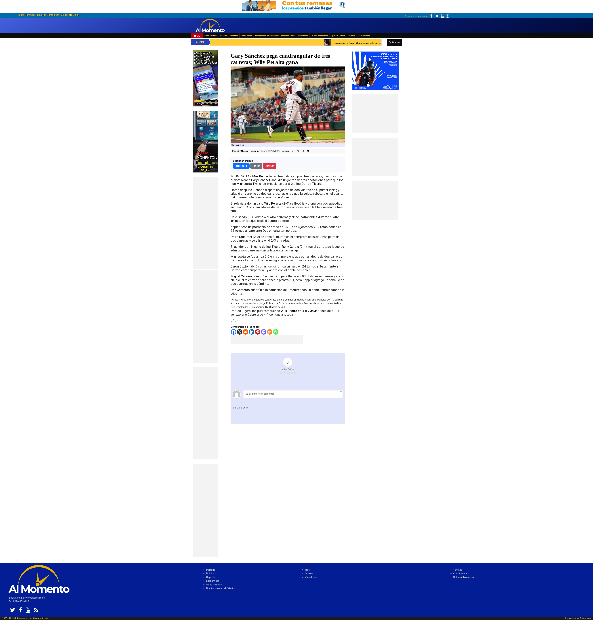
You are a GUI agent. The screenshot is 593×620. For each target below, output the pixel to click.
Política (223, 36)
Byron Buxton (240, 266)
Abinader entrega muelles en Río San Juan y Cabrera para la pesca (356, 43)
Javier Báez (318, 311)
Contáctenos (364, 36)
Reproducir (241, 166)
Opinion (309, 573)
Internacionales (288, 36)
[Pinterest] (257, 332)
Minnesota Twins (249, 184)
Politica (210, 573)
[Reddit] (245, 332)
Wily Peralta (273, 203)
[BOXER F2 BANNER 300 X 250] (375, 70)
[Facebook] (233, 332)
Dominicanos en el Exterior (266, 36)
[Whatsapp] (275, 332)
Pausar (256, 166)
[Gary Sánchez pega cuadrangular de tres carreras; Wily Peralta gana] (288, 104)
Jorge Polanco (282, 197)
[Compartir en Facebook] (301, 151)
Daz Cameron (240, 290)
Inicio (196, 35)
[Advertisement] (205, 223)
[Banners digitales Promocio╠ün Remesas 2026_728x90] (296, 5)
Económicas (246, 36)
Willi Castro (289, 311)
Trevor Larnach (245, 260)
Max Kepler (260, 176)
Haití (342, 36)
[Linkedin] (251, 332)
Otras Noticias (210, 36)
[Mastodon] (263, 332)
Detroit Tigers (311, 184)
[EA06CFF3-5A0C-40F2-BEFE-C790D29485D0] (205, 141)
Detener (269, 166)
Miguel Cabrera (241, 276)
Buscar (396, 42)
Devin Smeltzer (241, 237)
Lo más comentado (319, 36)
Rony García (290, 247)
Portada (210, 569)
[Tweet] (307, 151)
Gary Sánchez (261, 180)
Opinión (334, 36)
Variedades (303, 36)
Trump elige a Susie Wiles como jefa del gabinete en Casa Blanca (267, 43)
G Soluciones (585, 618)
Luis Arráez (270, 299)
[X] (239, 332)
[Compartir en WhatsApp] (296, 151)
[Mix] (269, 332)
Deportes (234, 36)
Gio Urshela (271, 307)
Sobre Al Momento (463, 577)
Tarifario (351, 36)
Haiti (307, 569)
